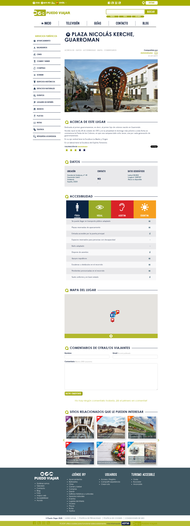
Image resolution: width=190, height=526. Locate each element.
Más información (114, 523)
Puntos (112, 16)
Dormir (40, 75)
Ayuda (38, 3)
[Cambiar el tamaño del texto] (53, 3)
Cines (39, 54)
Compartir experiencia (110, 482)
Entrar (151, 2)
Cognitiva (145, 215)
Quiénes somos (43, 483)
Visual (100, 215)
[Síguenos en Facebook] (109, 3)
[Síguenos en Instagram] (116, 3)
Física (77, 215)
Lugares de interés (45, 102)
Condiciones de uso (134, 518)
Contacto (122, 23)
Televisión (73, 23)
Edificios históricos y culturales (81, 494)
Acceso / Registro (108, 479)
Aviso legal (70, 518)
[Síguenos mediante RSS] (119, 3)
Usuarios (138, 16)
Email (115, 353)
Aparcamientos (75, 479)
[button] (117, 312)
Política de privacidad (90, 518)
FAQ (38, 493)
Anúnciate (137, 484)
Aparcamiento (43, 41)
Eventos (40, 95)
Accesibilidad (42, 498)
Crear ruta (105, 484)
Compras (41, 68)
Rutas (125, 16)
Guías (97, 23)
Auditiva (122, 215)
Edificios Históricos (46, 82)
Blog (146, 23)
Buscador (137, 482)
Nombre (68, 353)
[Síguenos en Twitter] (112, 3)
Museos (40, 109)
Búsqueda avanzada (46, 136)
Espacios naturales (46, 88)
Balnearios (42, 47)
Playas (40, 116)
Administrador (147, 53)
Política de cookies (113, 518)
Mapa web (47, 3)
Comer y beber (43, 61)
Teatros (40, 129)
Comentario (70, 361)
